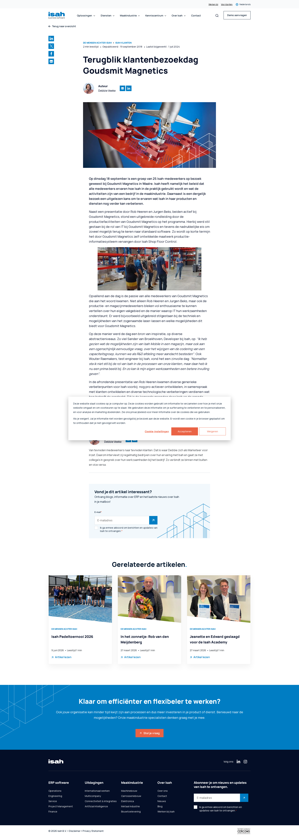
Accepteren (185, 431)
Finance (52, 811)
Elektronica (127, 801)
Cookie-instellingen (157, 431)
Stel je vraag (151, 733)
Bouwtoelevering (131, 811)
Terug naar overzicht (64, 26)
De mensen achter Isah (97, 42)
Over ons (162, 791)
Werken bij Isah (166, 811)
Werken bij (213, 4)
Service (52, 801)
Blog (159, 806)
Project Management (60, 806)
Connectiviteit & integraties (101, 801)
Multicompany (93, 796)
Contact (196, 15)
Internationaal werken (97, 791)
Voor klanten (227, 4)
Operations (54, 791)
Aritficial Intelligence (96, 806)
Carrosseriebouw (131, 796)
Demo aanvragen (237, 15)
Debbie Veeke (107, 90)
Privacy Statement (93, 831)
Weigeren (212, 431)
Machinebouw (129, 791)
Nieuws (161, 801)
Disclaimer (74, 831)
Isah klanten (123, 42)
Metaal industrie (130, 806)
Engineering (55, 796)
